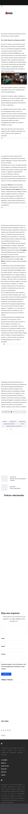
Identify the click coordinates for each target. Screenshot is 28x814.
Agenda (3, 775)
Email (3, 646)
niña (22, 423)
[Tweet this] (18, 429)
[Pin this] (22, 429)
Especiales (4, 769)
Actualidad (4, 760)
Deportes (3, 763)
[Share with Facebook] (16, 429)
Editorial (3, 772)
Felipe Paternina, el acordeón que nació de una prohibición (19, 706)
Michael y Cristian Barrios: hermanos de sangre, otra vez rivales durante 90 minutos (14, 582)
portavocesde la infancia (14, 426)
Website (3, 654)
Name (3, 638)
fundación (22, 421)
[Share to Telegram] (26, 429)
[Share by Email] (16, 431)
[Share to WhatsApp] (24, 429)
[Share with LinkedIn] (20, 429)
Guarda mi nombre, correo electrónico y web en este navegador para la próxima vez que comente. (13, 667)
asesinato (13, 421)
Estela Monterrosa (14, 462)
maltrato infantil (9, 423)
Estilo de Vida (5, 766)
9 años (4, 421)
